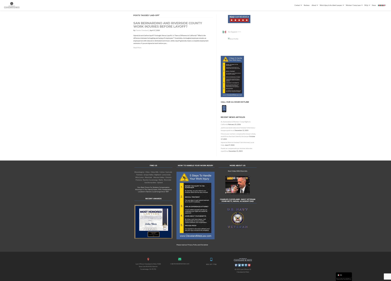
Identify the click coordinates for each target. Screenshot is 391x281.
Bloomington (139, 172)
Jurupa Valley (148, 175)
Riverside (167, 180)
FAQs (366, 5)
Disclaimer (204, 245)
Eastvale (169, 172)
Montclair (148, 177)
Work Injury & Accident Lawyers (331, 5)
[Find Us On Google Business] (246, 265)
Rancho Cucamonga (150, 180)
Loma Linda (166, 175)
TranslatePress (347, 279)
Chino (147, 172)
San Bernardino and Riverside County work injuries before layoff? (167, 24)
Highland (157, 175)
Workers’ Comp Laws (353, 5)
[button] (301, 5)
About (314, 5)
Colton (162, 172)
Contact (297, 5)
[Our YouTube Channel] (249, 265)
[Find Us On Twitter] (239, 265)
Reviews (307, 5)
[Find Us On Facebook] (236, 265)
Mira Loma (139, 177)
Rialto (161, 180)
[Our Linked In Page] (242, 265)
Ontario (168, 177)
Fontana (139, 175)
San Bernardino (150, 182)
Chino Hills (155, 172)
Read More (137, 47)
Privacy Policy (192, 245)
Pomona (139, 180)
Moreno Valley (158, 177)
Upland (160, 182)
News (374, 5)
